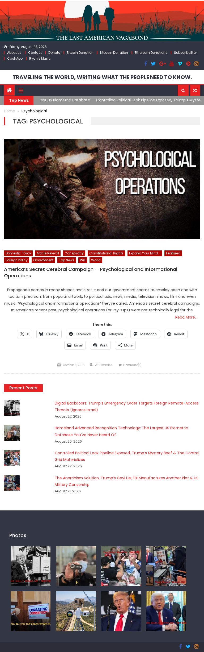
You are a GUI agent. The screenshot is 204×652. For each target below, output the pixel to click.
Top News (66, 260)
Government (43, 260)
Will (83, 260)
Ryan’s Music (40, 58)
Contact (35, 52)
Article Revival (48, 253)
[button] (183, 90)
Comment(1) (132, 365)
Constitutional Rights (106, 253)
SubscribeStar (185, 52)
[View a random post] (195, 90)
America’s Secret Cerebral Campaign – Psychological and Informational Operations (90, 272)
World (96, 260)
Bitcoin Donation (80, 52)
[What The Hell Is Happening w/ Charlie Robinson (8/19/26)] (121, 610)
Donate (54, 52)
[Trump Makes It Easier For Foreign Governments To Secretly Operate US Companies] (166, 610)
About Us (14, 52)
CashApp (15, 58)
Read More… (186, 317)
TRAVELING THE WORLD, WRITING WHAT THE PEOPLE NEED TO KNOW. (102, 77)
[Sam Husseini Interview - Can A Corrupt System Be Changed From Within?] (30, 610)
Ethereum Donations (151, 52)
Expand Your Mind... (144, 253)
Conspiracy (74, 253)
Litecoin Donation (114, 52)
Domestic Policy (18, 253)
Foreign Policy (17, 260)
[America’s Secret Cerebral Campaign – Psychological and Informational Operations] (102, 189)
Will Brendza (103, 365)
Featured (173, 253)
